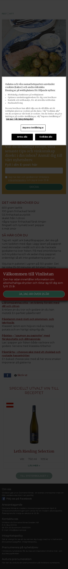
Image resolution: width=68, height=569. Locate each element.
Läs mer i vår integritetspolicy (20, 119)
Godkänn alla (45, 137)
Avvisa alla (22, 137)
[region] (34, 110)
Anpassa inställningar (33, 128)
